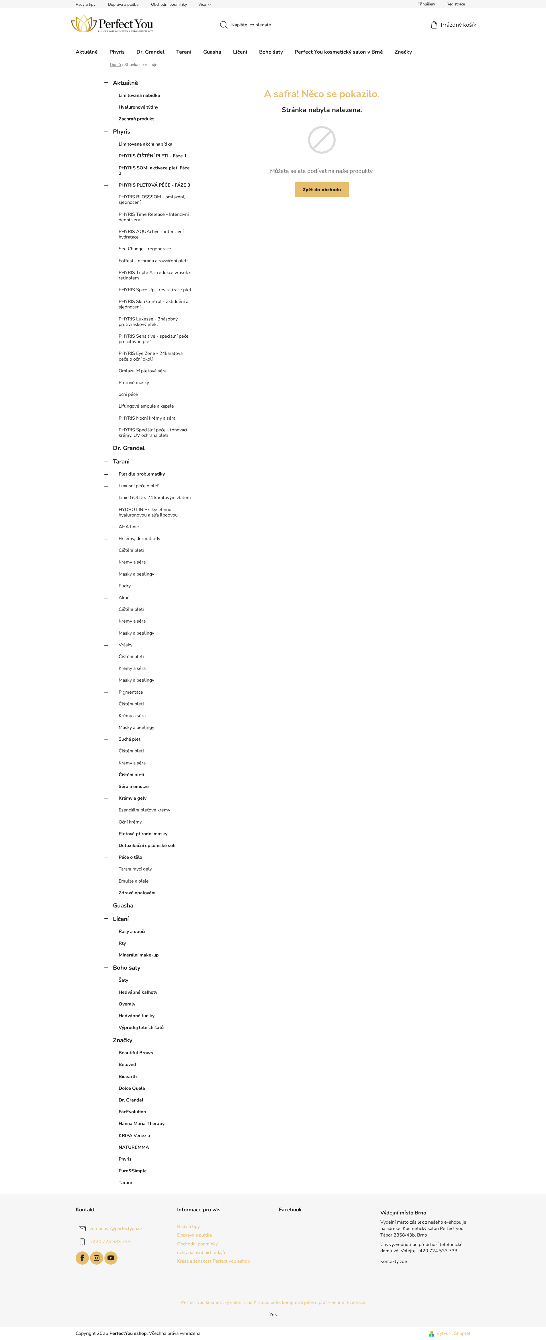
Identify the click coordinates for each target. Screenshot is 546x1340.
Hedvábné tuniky (136, 1016)
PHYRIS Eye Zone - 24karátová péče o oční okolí (151, 356)
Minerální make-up (139, 955)
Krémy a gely (132, 798)
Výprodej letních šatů (141, 1027)
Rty (122, 943)
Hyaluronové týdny (138, 107)
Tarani (121, 461)
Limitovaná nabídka (139, 95)
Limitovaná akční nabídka (146, 144)
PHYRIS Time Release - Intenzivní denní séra (154, 217)
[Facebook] (82, 1258)
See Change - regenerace (145, 249)
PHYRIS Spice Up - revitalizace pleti (156, 290)
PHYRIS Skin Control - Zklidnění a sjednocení (153, 304)
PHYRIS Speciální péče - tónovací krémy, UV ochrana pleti (153, 433)
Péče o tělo (130, 857)
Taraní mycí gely (135, 869)
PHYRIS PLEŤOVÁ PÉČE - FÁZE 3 (154, 185)
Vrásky (125, 645)
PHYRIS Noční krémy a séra (147, 418)
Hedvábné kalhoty (138, 992)
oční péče (128, 394)
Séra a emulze (134, 786)
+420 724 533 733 (110, 1242)
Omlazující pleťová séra (143, 371)
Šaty (123, 980)
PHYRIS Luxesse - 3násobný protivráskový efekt (148, 322)
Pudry (125, 586)
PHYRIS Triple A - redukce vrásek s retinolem (155, 275)
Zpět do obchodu (322, 190)
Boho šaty (126, 968)
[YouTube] (111, 1258)
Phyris (121, 132)
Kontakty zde (393, 1261)
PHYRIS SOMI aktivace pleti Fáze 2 (154, 171)
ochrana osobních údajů (201, 1252)
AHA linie (129, 527)
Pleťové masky (134, 382)
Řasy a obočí (132, 931)
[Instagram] (96, 1258)
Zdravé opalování (137, 893)
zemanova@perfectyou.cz (116, 1228)
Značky (122, 1040)
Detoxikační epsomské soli (147, 845)
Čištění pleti (131, 550)
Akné (124, 597)
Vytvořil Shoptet (454, 1333)
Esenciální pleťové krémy (144, 810)
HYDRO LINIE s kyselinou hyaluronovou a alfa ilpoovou (148, 512)
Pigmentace (131, 692)
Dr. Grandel (129, 448)
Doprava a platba (123, 4)
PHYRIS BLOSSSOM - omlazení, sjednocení (152, 200)
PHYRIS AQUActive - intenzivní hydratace (151, 234)
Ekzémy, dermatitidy (139, 538)
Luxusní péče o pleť (139, 486)
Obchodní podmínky (169, 4)
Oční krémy (130, 822)
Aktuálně (125, 83)
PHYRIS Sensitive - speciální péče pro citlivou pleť (154, 339)
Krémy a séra (132, 562)
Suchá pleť (129, 739)
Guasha (123, 905)
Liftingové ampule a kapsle (146, 406)
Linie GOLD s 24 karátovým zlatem (155, 497)
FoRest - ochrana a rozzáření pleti (153, 261)
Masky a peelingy (136, 574)
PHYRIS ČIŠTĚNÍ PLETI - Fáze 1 (153, 156)
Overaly (127, 1004)
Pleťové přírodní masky (143, 834)
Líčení (121, 919)
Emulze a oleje (134, 881)
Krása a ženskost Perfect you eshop (213, 1261)
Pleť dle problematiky (142, 474)
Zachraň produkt (136, 119)
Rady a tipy (85, 4)
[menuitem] (86, 52)
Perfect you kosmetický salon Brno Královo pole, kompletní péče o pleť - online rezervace (273, 1302)
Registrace (456, 4)
